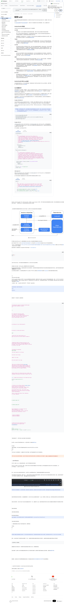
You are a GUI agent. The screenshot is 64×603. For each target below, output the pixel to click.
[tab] (18, 131)
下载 (1, 5)
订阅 (54, 600)
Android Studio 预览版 (30, 5)
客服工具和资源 (22, 5)
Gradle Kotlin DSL (44, 94)
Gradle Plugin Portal (25, 140)
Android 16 (34, 586)
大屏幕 (23, 585)
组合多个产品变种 (13, 517)
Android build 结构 (24, 22)
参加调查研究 (55, 589)
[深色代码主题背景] (50, 114)
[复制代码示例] (51, 114)
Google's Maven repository (34, 140)
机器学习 (13, 586)
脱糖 (63, 244)
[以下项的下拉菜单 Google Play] (31, 1)
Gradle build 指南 (38, 5)
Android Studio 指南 (46, 585)
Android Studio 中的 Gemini (14, 5)
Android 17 (34, 585)
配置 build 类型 (32, 37)
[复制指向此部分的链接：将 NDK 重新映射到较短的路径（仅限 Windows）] (20, 460)
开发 (21, 13)
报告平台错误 (55, 585)
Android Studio (4, 3)
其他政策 (17, 281)
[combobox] (41, 1)
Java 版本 (25, 84)
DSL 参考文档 (30, 94)
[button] (5, 12)
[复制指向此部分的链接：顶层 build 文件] (21, 171)
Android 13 (34, 590)
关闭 (56, 10)
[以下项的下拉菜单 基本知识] (13, 1)
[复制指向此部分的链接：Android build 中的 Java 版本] (29, 81)
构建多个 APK (27, 75)
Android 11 (34, 593)
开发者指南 (44, 586)
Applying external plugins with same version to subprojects (29, 186)
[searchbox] (6, 8)
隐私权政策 (13, 590)
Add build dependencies (13, 424)
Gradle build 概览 (18, 22)
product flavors (27, 385)
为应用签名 (35, 65)
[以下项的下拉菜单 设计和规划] (19, 1)
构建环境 (33, 442)
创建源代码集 (52, 550)
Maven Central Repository (25, 141)
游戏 (12, 585)
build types (25, 364)
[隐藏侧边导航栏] (10, 601)
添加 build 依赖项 (39, 59)
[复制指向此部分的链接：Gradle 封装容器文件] (24, 100)
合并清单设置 (28, 55)
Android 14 (34, 589)
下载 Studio (44, 589)
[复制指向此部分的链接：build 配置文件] (22, 88)
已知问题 (21, 568)
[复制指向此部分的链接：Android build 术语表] (25, 26)
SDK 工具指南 (45, 5)
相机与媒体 (13, 589)
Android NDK (45, 590)
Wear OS (23, 586)
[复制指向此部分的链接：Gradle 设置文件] (22, 122)
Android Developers (17, 13)
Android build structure (20, 97)
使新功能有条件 (39, 270)
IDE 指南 (6, 5)
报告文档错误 (55, 586)
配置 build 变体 (30, 49)
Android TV (23, 590)
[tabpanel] (33, 150)
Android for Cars (24, 589)
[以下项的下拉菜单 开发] (24, 1)
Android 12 (34, 592)
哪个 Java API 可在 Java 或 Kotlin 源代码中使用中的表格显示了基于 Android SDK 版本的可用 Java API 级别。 (38, 244)
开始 (60, 10)
